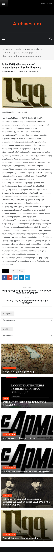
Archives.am (27, 23)
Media (18, 49)
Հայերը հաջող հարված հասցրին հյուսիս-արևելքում (27, 301)
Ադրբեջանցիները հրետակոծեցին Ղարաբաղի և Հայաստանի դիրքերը (27, 291)
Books (6, 398)
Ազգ (21, 271)
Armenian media (32, 49)
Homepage (7, 49)
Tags (5, 271)
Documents (7, 495)
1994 (13, 271)
